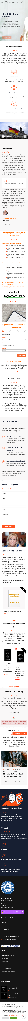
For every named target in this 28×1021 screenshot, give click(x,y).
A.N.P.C (4, 974)
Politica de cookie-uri (14, 1015)
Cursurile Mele (5, 964)
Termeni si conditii (6, 968)
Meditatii (7, 780)
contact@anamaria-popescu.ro (11, 936)
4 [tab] (17, 686)
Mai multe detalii (19, 780)
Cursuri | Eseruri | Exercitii (8, 955)
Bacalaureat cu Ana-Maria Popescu (12, 611)
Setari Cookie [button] (5, 1017)
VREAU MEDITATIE (6, 29)
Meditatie (4, 337)
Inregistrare (5, 958)
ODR (3, 977)
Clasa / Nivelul (5, 342)
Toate (10, 780)
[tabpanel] (8, 662)
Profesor (4, 348)
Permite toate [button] (13, 1017)
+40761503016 (7, 933)
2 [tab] (12, 686)
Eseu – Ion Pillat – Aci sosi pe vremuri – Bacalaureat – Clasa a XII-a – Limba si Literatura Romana (8, 667)
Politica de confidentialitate (8, 971)
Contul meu (5, 961)
